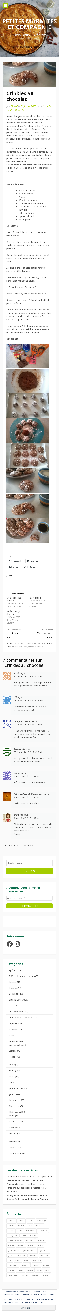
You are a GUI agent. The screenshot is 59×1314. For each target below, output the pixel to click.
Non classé (14, 1106)
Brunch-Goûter (25, 643)
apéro (20, 1220)
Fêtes (12, 1064)
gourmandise (14, 1250)
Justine (17, 772)
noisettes (44, 1255)
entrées (21, 1245)
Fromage (13, 1070)
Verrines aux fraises (45, 633)
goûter (40, 646)
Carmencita (19, 748)
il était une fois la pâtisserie (27, 129)
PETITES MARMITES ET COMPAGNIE (29, 24)
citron (20, 1230)
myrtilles (32, 1255)
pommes (36, 1265)
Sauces (12, 1141)
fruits (40, 1245)
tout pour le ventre (23, 721)
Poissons (13, 1127)
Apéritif (12, 970)
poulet (46, 1265)
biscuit (15, 646)
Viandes (13, 1133)
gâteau (11, 1255)
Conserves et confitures (21, 1017)
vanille (35, 1275)
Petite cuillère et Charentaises (29, 793)
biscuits (30, 1220)
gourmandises (16, 1088)
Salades (13, 1050)
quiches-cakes (16, 1044)
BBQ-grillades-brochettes (22, 976)
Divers (12, 1035)
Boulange (13, 993)
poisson (24, 1265)
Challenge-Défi (16, 1011)
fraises (31, 1245)
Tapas (12, 1056)
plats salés (12, 1265)
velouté (45, 1275)
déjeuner (13, 1023)
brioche (11, 1225)
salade (21, 1270)
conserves (42, 1230)
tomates (24, 1275)
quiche (11, 1270)
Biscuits (13, 981)
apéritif (11, 1220)
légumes (21, 1255)
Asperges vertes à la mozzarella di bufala (26, 1195)
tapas (39, 1270)
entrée (11, 1245)
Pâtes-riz (13, 1121)
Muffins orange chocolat (13, 613)
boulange (41, 1220)
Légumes (13, 1100)
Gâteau (12, 1082)
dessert (29, 1240)
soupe (30, 1270)
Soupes (12, 1147)
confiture (30, 1230)
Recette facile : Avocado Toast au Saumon (27, 1199)
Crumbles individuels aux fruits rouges (25, 1184)
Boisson (13, 987)
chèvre (11, 1230)
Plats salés (14, 1111)
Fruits (12, 1076)
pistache (37, 1260)
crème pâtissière (15, 1240)
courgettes (12, 1235)
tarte (47, 1270)
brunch (21, 1225)
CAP (11, 1005)
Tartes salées (16, 1153)
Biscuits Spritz (36, 597)
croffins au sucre (13, 633)
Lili (15, 697)
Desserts (19, 110)
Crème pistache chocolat (13, 599)
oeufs (12, 1115)
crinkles (32, 646)
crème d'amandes (29, 1235)
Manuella (18, 814)
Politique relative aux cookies (32, 1302)
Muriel (14, 106)
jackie (17, 673)
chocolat (23, 646)
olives (27, 1260)
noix (10, 1260)
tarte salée (12, 1275)
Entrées (13, 1041)
